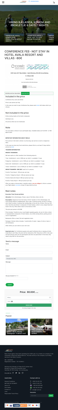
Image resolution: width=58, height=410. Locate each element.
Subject (8, 256)
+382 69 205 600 (37, 385)
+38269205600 (34, 1)
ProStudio (40, 402)
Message (8, 262)
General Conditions (10, 381)
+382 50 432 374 (37, 381)
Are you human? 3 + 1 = (12, 275)
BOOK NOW (29, 305)
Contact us (7, 389)
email (38, 105)
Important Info (25, 93)
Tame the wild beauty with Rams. (12, 402)
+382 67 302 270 (37, 383)
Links (6, 391)
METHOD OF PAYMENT (11, 383)
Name (7, 244)
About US (7, 385)
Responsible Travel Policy (11, 393)
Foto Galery (8, 387)
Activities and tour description (12, 93)
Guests (10, 301)
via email (17, 185)
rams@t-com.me (36, 389)
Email (7, 250)
